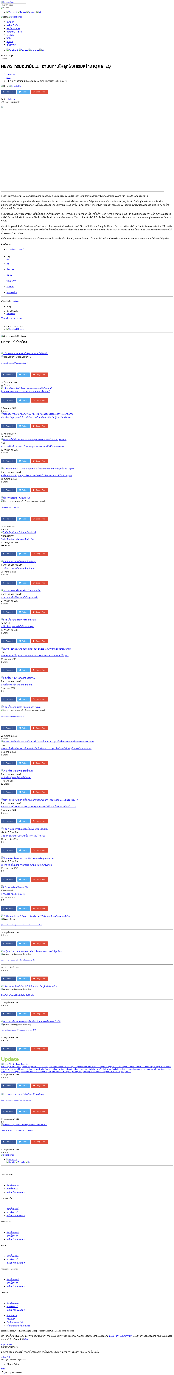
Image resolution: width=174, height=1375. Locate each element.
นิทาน (9, 275)
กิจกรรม (10, 269)
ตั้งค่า (26, 1339)
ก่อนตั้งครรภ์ (13, 1185)
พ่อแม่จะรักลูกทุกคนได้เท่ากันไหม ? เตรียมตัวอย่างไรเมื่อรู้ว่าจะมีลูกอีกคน (36, 417)
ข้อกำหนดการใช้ (15, 1322)
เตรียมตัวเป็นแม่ (14, 25)
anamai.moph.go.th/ (15, 249)
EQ (8, 259)
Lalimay (11, 99)
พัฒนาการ (11, 281)
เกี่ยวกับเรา (11, 44)
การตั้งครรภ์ (12, 1189)
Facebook (11, 313)
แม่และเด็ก (12, 292)
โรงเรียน (10, 35)
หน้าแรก (11, 74)
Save (3, 1369)
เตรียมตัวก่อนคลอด (16, 1192)
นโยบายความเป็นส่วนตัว (18, 1326)
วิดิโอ (9, 38)
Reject (4, 1344)
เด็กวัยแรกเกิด (13, 28)
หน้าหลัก (10, 22)
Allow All (5, 1357)
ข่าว (8, 77)
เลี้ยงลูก (10, 286)
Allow (9, 1344)
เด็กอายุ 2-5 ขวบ (14, 31)
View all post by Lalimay (12, 318)
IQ (8, 264)
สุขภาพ (10, 41)
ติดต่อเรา (11, 1319)
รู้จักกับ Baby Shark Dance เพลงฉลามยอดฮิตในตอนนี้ (25, 391)
